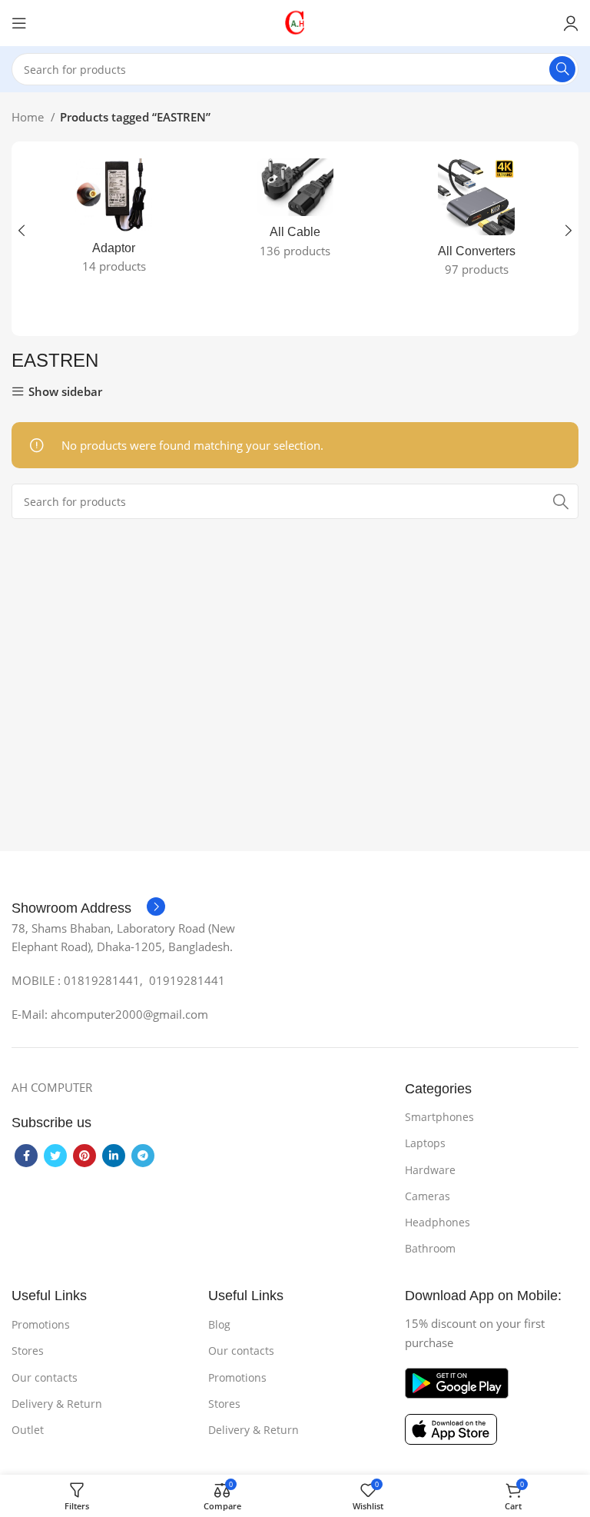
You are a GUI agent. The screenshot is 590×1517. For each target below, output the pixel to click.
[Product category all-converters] (476, 222)
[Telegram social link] (142, 1155)
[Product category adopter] (114, 220)
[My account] (570, 23)
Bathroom (430, 1248)
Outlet (28, 1429)
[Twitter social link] (55, 1155)
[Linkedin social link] (113, 1155)
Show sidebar (65, 391)
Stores (28, 1350)
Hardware (430, 1170)
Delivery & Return (57, 1403)
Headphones (437, 1222)
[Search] (562, 69)
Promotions (41, 1324)
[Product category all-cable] (295, 213)
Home (29, 117)
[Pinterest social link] (84, 1155)
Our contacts (45, 1377)
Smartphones (439, 1116)
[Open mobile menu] (19, 23)
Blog (219, 1324)
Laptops (425, 1143)
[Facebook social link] (26, 1155)
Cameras (427, 1196)
